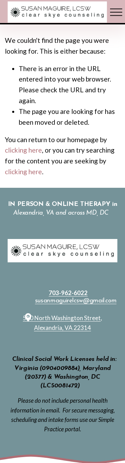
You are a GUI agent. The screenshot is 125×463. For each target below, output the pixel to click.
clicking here (23, 150)
